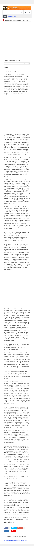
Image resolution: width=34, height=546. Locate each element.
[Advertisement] (17, 39)
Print (24, 63)
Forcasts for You (12, 16)
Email (29, 63)
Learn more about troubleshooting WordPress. (15, 540)
